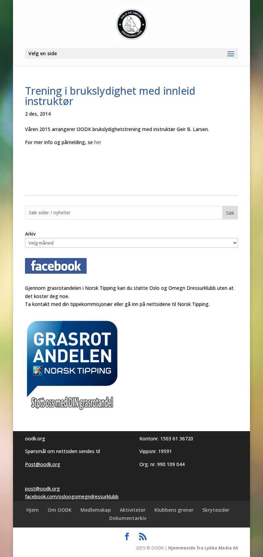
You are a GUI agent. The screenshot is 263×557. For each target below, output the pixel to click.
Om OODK (60, 510)
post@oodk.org (42, 488)
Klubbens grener (173, 510)
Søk (230, 213)
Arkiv (30, 233)
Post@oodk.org (42, 464)
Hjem (32, 510)
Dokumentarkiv (127, 518)
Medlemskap (95, 510)
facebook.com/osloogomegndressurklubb (71, 496)
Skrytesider (215, 510)
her (97, 142)
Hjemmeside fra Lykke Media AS (203, 548)
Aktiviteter (133, 510)
